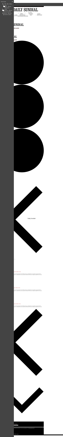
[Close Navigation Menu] (12, 1)
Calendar (38, 13)
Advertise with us (6, 14)
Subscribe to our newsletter (8, 11)
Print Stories (11, 10)
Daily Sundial (3, 1)
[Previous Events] (22, 253)
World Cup (7, 6)
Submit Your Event (6, 10)
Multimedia (30, 12)
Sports (6, 5)
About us (10, 14)
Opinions (21, 13)
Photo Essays (31, 13)
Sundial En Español (8, 7)
